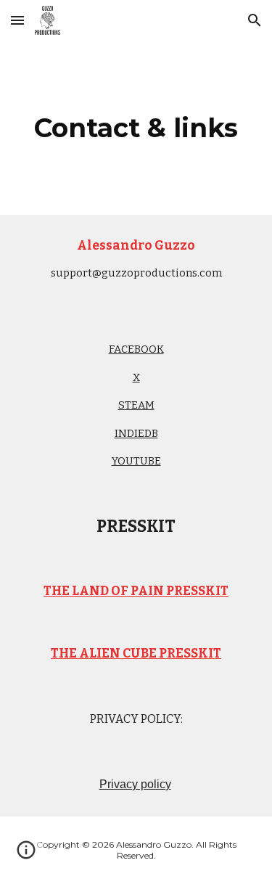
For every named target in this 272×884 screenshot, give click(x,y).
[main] (136, 128)
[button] (17, 20)
